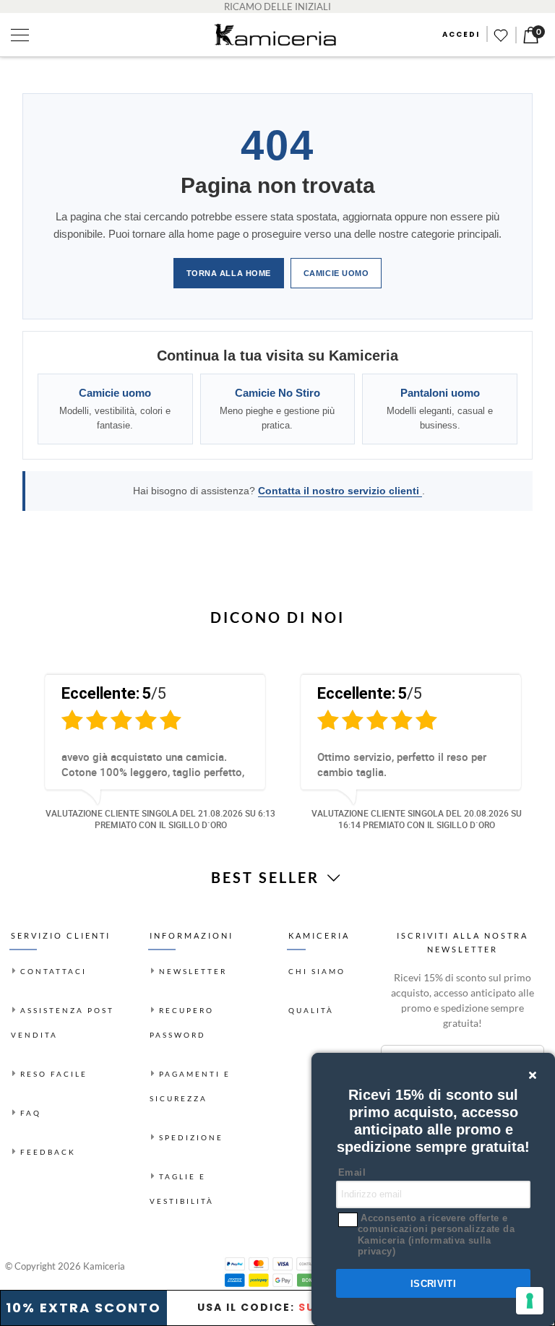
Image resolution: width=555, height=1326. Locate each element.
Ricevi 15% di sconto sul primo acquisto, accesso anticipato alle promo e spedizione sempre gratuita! (462, 1000)
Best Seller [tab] (267, 877)
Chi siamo (316, 971)
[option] (150, 749)
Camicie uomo (336, 273)
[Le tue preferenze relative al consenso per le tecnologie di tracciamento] (529, 1300)
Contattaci (53, 971)
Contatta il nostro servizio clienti (340, 490)
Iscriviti (433, 1283)
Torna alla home (228, 273)
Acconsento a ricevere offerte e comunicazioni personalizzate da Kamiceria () (436, 1235)
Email (352, 1172)
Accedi (461, 34)
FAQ (30, 1112)
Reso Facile (53, 1073)
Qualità (311, 1010)
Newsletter (193, 971)
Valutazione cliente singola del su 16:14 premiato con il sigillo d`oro (416, 819)
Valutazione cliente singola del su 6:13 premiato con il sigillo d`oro (160, 819)
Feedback (48, 1152)
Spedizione (191, 1137)
